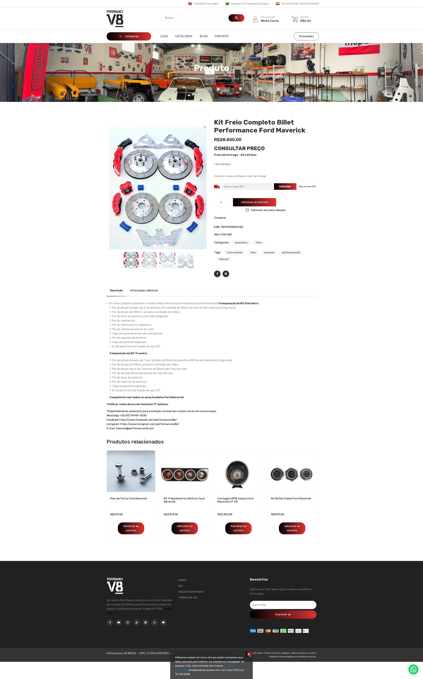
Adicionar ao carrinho (254, 202)
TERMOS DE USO (188, 597)
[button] (204, 127)
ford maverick (234, 252)
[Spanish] (278, 3)
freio (253, 252)
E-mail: (111, 428)
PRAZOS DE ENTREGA (191, 591)
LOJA (164, 36)
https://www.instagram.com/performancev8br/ (149, 424)
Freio (258, 242)
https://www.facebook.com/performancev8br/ (148, 419)
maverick (269, 252)
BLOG (204, 36)
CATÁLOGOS (183, 36)
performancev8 (291, 252)
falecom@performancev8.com (135, 428)
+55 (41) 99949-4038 (133, 415)
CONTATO (222, 36)
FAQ (180, 586)
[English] (190, 3)
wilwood (223, 259)
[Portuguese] (227, 3)
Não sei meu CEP (307, 186)
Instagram (113, 424)
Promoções (306, 36)
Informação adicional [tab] (144, 290)
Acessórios (241, 242)
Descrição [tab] (116, 290)
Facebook (113, 419)
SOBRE (182, 580)
